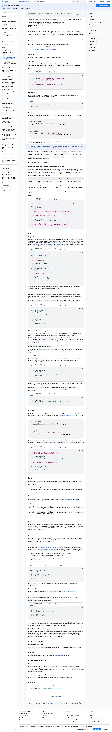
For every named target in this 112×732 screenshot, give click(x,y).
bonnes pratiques (52, 550)
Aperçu (3, 8)
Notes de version (45, 717)
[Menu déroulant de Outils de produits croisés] (46, 1)
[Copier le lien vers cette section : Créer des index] (39, 533)
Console (90, 1)
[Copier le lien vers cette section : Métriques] (35, 653)
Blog (90, 713)
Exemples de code (69, 717)
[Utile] (81, 19)
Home (29, 19)
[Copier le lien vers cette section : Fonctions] (36, 410)
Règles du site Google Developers (49, 703)
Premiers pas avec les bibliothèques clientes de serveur (44, 49)
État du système (45, 719)
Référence (15, 8)
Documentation (35, 19)
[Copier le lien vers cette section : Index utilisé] (35, 536)
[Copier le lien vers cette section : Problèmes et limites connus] (49, 660)
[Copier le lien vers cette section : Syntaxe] (35, 54)
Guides (8, 8)
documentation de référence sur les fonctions (67, 415)
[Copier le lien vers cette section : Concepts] (35, 61)
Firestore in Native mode (11, 5)
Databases (42, 19)
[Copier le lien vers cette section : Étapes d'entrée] (39, 237)
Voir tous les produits (23, 713)
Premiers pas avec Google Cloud (72, 715)
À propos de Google (23, 726)
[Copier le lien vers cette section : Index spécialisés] (39, 664)
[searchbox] (9, 12)
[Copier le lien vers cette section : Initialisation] (36, 92)
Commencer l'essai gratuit (103, 5)
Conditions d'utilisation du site (45, 726)
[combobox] (78, 1)
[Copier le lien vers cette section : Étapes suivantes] (41, 683)
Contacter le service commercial (25, 719)
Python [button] (60, 72)
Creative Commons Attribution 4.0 (59, 702)
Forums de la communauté (47, 713)
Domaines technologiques (23, 1)
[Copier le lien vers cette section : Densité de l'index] (38, 589)
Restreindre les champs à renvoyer (46, 349)
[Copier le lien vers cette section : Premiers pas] (39, 41)
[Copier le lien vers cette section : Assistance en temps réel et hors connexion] (55, 675)
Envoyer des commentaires (76, 22)
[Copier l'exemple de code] (82, 75)
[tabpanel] (56, 81)
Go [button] (65, 72)
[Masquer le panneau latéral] (15, 729)
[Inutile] (83, 19)
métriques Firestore (59, 655)
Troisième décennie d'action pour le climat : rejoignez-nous (82, 726)
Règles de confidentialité (33, 726)
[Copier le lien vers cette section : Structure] (35, 113)
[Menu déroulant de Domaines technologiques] (30, 1)
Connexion (108, 1)
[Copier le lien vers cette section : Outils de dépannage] (44, 641)
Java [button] (36, 100)
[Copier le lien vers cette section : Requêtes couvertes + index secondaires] (49, 595)
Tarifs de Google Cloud (23, 715)
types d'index (63, 666)
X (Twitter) (91, 717)
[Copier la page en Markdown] (42, 26)
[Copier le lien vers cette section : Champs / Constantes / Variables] (49, 162)
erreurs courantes (69, 499)
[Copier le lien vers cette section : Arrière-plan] (38, 28)
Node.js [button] (31, 72)
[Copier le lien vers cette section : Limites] (34, 478)
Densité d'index (71, 591)
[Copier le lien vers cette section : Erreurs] (35, 496)
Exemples (22, 8)
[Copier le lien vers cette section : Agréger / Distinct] (40, 356)
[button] (8, 41)
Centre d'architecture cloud (71, 719)
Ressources (29, 8)
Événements (91, 715)
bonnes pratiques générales (47, 549)
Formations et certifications (71, 721)
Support (44, 715)
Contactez (39, 515)
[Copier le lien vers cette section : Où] (31, 292)
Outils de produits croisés (39, 1)
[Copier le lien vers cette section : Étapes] (34, 233)
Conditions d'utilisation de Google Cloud (61, 726)
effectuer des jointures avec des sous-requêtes (51, 688)
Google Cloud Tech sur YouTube (95, 721)
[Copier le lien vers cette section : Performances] (39, 521)
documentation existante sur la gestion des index (50, 547)
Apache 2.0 (28, 703)
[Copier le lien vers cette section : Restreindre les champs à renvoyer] (50, 629)
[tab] (31, 71)
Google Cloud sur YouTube (94, 719)
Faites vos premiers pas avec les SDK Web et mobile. (43, 46)
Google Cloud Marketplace (24, 717)
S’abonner (97, 729)
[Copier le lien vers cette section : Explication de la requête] (44, 645)
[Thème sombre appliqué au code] (80, 75)
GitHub (67, 713)
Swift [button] (45, 72)
